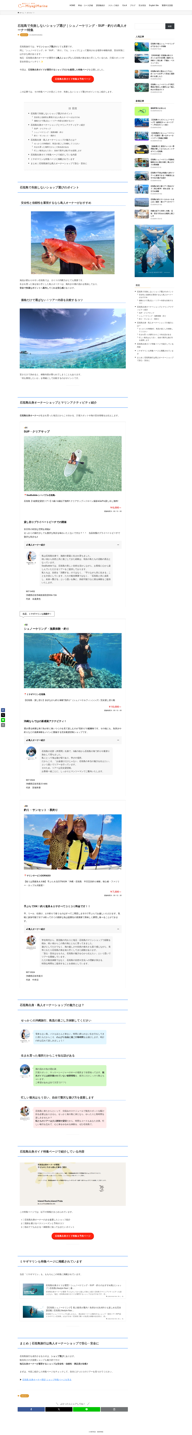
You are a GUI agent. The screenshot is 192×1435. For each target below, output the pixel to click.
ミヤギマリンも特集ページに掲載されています (53, 158)
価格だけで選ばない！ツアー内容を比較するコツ (54, 120)
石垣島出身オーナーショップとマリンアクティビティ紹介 (58, 124)
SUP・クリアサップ (42, 128)
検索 (170, 26)
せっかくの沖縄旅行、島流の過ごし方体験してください (57, 143)
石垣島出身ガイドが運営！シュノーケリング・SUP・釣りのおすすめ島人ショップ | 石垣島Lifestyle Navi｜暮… (83, 1287)
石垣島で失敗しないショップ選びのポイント (51, 113)
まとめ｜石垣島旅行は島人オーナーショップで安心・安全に (59, 163)
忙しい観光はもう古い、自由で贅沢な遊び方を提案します (58, 150)
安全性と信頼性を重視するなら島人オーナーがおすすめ (57, 117)
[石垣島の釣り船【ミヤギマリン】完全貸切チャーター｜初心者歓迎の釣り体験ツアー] (33, 5)
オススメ (24, 35)
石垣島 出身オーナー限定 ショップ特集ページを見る (46, 1379)
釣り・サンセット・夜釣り (45, 135)
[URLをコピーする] (114, 1409)
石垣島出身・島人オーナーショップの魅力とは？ (54, 139)
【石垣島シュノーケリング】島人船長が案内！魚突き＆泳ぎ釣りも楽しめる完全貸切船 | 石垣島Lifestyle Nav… (83, 1309)
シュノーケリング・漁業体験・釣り (48, 132)
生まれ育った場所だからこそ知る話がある (51, 146)
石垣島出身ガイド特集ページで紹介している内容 (54, 154)
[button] (31, 1409)
